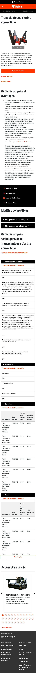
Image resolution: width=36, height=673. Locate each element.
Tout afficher (6, 628)
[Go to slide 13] (6, 619)
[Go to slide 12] (3, 619)
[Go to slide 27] (15, 622)
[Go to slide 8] (23, 615)
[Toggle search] (33, 6)
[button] (18, 219)
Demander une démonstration (6, 654)
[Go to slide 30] (23, 622)
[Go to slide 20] (26, 619)
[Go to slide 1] (3, 615)
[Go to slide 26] (12, 622)
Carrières (22, 646)
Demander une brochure (5, 659)
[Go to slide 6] (18, 615)
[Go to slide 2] (6, 615)
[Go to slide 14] (9, 619)
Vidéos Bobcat (24, 658)
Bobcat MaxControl (24, 142)
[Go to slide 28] (18, 622)
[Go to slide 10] (29, 615)
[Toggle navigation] (2, 6)
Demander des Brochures (13, 198)
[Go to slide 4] (12, 615)
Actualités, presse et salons (26, 654)
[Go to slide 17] (18, 619)
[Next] (34, 593)
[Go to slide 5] (15, 615)
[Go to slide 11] (32, 615)
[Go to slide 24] (6, 622)
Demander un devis (18, 71)
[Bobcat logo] (17, 6)
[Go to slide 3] (9, 615)
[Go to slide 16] (15, 619)
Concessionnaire (6, 81)
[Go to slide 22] (32, 619)
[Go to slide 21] (29, 619)
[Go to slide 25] (9, 622)
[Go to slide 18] (20, 619)
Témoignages (23, 662)
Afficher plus (18, 557)
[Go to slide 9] (26, 615)
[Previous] (2, 593)
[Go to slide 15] (12, 619)
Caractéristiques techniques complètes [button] (15, 252)
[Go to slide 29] (20, 622)
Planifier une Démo (6, 77)
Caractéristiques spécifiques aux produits (25, 667)
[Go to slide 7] (20, 615)
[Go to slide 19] (23, 619)
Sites (21, 649)
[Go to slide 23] (3, 622)
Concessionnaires (7, 649)
